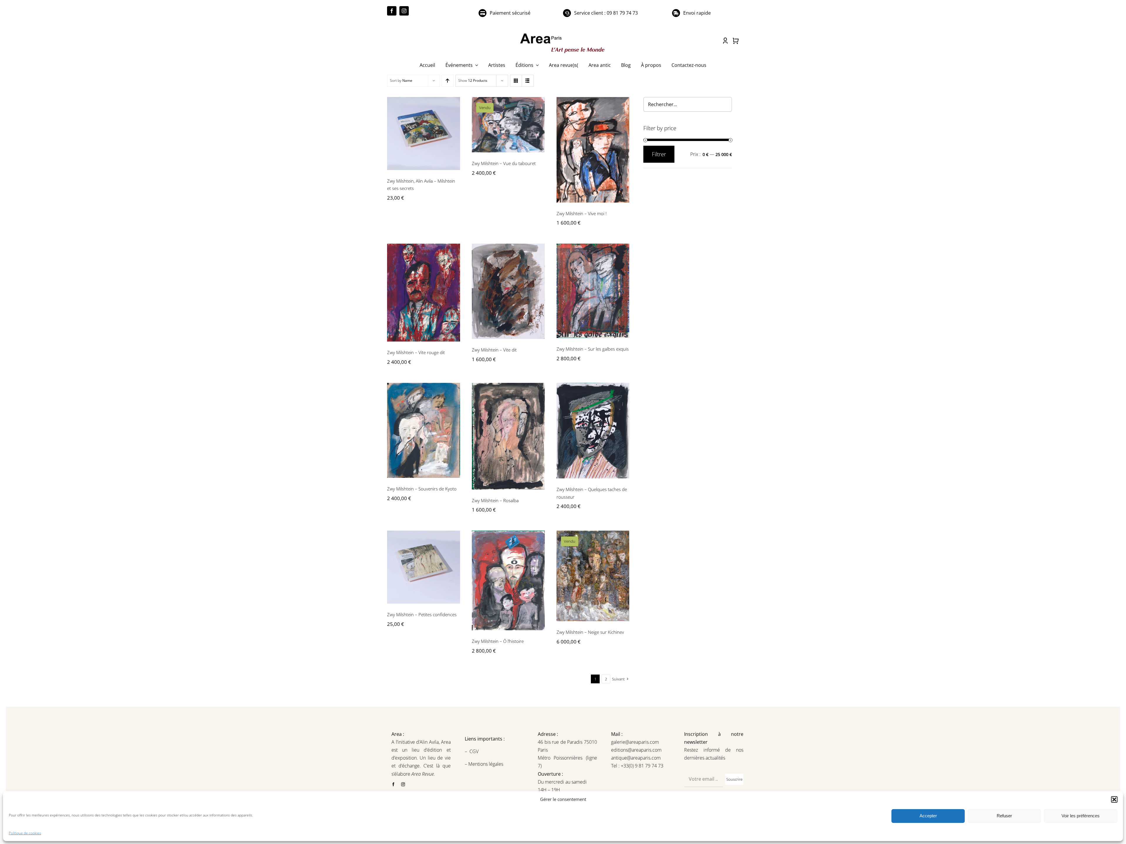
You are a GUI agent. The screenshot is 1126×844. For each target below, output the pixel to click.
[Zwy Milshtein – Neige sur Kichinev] (593, 576)
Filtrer (659, 154)
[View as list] (527, 80)
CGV (474, 751)
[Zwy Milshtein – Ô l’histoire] (508, 580)
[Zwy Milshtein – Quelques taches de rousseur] (593, 430)
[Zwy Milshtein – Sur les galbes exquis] (593, 291)
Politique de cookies (25, 833)
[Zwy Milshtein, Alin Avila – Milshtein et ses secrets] (423, 133)
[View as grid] (516, 80)
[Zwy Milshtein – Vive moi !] (593, 150)
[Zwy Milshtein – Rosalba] (508, 436)
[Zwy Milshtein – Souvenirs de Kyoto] (423, 430)
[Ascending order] (447, 80)
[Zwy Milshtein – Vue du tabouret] (508, 125)
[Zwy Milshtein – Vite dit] (508, 291)
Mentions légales (485, 764)
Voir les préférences (1080, 815)
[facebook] (391, 11)
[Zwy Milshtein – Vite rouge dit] (423, 293)
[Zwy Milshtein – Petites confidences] (423, 567)
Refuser (1004, 815)
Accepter (928, 815)
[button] (1114, 799)
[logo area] (563, 33)
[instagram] (404, 11)
